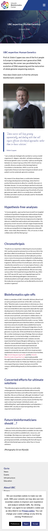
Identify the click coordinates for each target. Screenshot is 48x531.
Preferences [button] (15, 524)
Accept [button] (35, 524)
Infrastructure (9, 478)
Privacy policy (28, 511)
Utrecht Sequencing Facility (16, 355)
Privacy (7, 491)
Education (8, 481)
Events (6, 475)
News (6, 472)
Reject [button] (26, 524)
